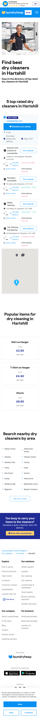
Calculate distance (15, 164)
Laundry (24, 571)
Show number (11, 169)
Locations (6, 580)
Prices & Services (9, 571)
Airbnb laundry (27, 567)
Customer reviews (9, 585)
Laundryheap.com (14, 121)
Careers (5, 630)
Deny (11, 713)
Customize (29, 713)
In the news (6, 621)
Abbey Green (9, 449)
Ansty (6, 468)
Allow (20, 704)
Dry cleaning (26, 576)
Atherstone (28, 478)
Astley (7, 478)
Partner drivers (8, 634)
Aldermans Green (28, 450)
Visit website (28, 150)
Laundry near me (9, 594)
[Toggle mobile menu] (36, 12)
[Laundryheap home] (12, 12)
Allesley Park (9, 462)
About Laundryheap (10, 616)
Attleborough (9, 484)
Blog (4, 625)
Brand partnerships (29, 621)
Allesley (7, 457)
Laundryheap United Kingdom (14, 551)
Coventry (20, 553)
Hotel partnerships (29, 616)
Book (28, 12)
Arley (26, 468)
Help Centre (7, 576)
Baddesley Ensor (31, 484)
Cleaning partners (9, 639)
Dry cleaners (7, 553)
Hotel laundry (27, 592)
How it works (7, 567)
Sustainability (7, 589)
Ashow (27, 473)
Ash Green (8, 473)
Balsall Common (31, 489)
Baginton (8, 489)
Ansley (27, 462)
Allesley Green (30, 457)
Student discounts (29, 604)
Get (35, 4)
